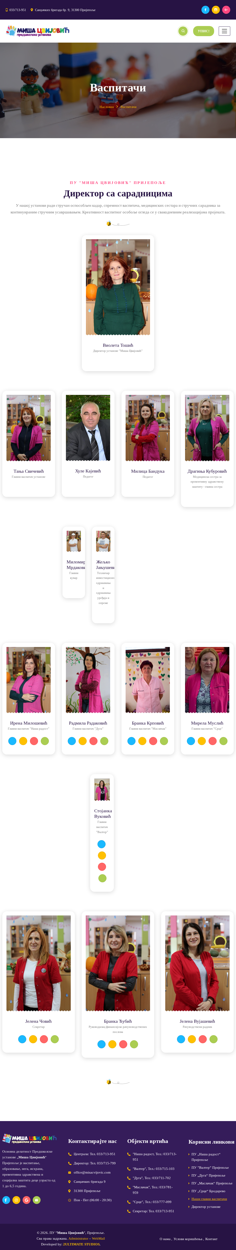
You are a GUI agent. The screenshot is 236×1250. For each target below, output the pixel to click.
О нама (165, 1239)
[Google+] (226, 10)
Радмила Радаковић (88, 723)
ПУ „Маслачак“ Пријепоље (212, 1183)
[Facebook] (205, 10)
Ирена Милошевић (28, 723)
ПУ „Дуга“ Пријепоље (208, 1175)
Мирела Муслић (207, 723)
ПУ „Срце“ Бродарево (208, 1191)
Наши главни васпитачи (209, 1199)
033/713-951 (17, 10)
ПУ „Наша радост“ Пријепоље (206, 1157)
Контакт (211, 1239)
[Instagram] (216, 10)
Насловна (107, 107)
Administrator (78, 1238)
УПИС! (203, 31)
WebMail (98, 1238)
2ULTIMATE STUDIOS (81, 1244)
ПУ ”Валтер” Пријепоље (210, 1167)
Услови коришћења (188, 1239)
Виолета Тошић (118, 345)
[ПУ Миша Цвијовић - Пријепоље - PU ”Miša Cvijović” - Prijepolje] (37, 31)
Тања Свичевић (29, 471)
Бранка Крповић (148, 723)
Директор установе (206, 1207)
